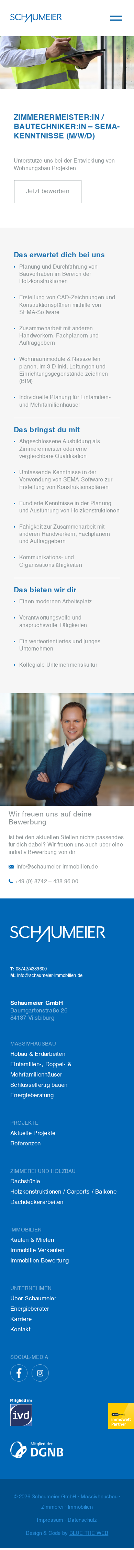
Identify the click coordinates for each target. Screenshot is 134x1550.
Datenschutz (82, 1520)
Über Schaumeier (33, 1299)
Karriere (21, 1319)
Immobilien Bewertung (39, 1261)
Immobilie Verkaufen (37, 1250)
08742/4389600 (28, 969)
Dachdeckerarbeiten (37, 1202)
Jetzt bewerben (47, 191)
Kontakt (20, 1330)
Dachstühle (25, 1182)
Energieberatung (32, 1096)
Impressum (50, 1520)
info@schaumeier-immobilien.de (57, 867)
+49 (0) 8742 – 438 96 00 (46, 882)
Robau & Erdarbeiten (37, 1054)
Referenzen (25, 1144)
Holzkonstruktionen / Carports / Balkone (63, 1192)
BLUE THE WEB (89, 1533)
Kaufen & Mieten (32, 1240)
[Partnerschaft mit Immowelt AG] (121, 1416)
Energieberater (29, 1309)
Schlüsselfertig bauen (38, 1085)
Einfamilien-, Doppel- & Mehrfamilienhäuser (40, 1070)
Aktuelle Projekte (32, 1133)
